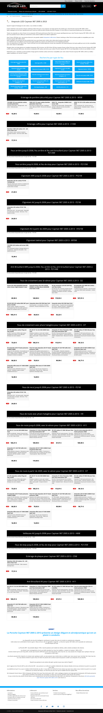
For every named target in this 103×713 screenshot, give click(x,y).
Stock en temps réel (35, 694)
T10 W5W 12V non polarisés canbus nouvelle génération (17, 103)
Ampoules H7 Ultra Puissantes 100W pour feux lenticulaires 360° (62, 330)
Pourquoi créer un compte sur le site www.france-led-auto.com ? (16, 698)
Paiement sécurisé (61, 711)
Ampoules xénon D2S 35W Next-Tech (62, 303)
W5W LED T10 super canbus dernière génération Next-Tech (40, 103)
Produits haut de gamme (59, 693)
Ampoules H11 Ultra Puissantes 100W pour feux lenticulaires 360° (40, 430)
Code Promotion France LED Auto (39, 700)
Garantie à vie (70, 711)
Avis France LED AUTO (36, 698)
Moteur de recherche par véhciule (27, 11)
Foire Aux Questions (90, 1)
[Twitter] (47, 707)
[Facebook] (41, 707)
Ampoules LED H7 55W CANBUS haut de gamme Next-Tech (84, 348)
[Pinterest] (58, 707)
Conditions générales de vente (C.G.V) (17, 696)
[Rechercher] (63, 6)
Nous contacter (69, 1)
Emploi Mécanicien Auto (82, 693)
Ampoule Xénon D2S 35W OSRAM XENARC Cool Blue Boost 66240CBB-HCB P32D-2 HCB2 (39, 287)
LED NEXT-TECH (51, 11)
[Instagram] (63, 707)
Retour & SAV (78, 1)
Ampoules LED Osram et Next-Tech (46, 711)
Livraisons (10, 693)
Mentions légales (12, 694)
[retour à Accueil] (7, 16)
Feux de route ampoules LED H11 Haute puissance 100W (83, 430)
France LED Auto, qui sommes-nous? (39, 693)
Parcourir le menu (12, 11)
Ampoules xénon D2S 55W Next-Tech (40, 303)
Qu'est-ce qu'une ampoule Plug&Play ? (63, 694)
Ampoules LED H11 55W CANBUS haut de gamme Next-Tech (40, 448)
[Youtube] (52, 707)
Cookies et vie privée (12, 700)
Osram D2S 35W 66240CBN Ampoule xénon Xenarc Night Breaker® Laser (17, 286)
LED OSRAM (41, 11)
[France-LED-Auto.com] (17, 6)
